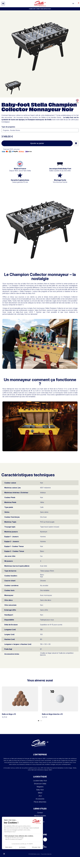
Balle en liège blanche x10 (52, 714)
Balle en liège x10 (9, 714)
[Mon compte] (76, 4)
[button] (3, 3)
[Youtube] (45, 839)
